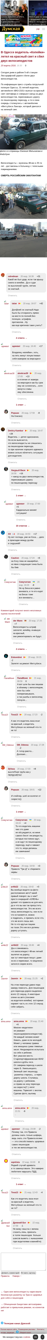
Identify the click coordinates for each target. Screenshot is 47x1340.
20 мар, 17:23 (30, 714)
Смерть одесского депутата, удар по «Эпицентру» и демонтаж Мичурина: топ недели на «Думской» (12, 20)
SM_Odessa (22, 745)
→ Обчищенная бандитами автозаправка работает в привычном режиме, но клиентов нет (22, 1307)
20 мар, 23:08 (28, 1129)
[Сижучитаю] (10, 582)
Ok (35, 1337)
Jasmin (14, 978)
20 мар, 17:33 (23, 769)
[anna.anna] (6, 1021)
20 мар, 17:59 (28, 413)
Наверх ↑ (17, 1276)
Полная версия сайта (9, 1329)
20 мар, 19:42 (27, 887)
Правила (5, 1276)
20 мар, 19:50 (28, 866)
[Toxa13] (4, 714)
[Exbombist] (6, 657)
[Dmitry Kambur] (3, 430)
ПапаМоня (22, 678)
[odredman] (3, 276)
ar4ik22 (14, 887)
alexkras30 (23, 373)
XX (9, 534)
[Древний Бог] (5, 1226)
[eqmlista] (6, 1162)
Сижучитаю (25, 582)
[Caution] (6, 558)
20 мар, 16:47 (36, 430)
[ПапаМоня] (9, 678)
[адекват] (5, 346)
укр (37, 29)
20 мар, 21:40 (36, 1021)
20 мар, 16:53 (23, 534)
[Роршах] (6, 413)
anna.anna (19, 1021)
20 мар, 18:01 (28, 790)
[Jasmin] (4, 978)
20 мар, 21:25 (30, 978)
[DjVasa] (3, 768)
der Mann (17, 621)
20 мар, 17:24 (27, 558)
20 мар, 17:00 (33, 504)
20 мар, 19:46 (27, 945)
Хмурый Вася (18, 470)
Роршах (15, 413)
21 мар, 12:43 (30, 1192)
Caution (15, 558)
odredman (13, 276)
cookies (26, 1337)
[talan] (6, 303)
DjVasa (11, 769)
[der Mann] (7, 622)
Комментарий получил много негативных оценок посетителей (21, 612)
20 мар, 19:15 (34, 657)
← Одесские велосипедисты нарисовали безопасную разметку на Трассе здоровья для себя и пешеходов (21, 1295)
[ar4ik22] (4, 886)
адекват (16, 346)
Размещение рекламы (26, 1329)
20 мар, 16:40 (29, 346)
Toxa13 (14, 714)
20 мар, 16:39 (27, 276)
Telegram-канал (25, 1332)
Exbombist (16, 657)
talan (14, 303)
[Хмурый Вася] (6, 470)
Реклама (23, 47)
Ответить (12, 295)
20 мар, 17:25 (35, 621)
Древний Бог (19, 1222)
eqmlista (15, 1162)
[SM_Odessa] (7, 745)
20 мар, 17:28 (37, 745)
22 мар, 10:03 (28, 1162)
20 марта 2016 (8, 65)
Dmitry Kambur (15, 430)
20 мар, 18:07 (29, 303)
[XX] (3, 534)
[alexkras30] (9, 373)
